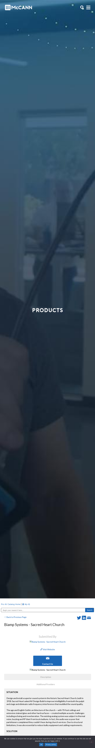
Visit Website (48, 649)
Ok (41, 744)
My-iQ (27, 604)
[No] (91, 742)
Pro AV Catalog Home (11, 604)
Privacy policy (51, 744)
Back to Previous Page (16, 617)
